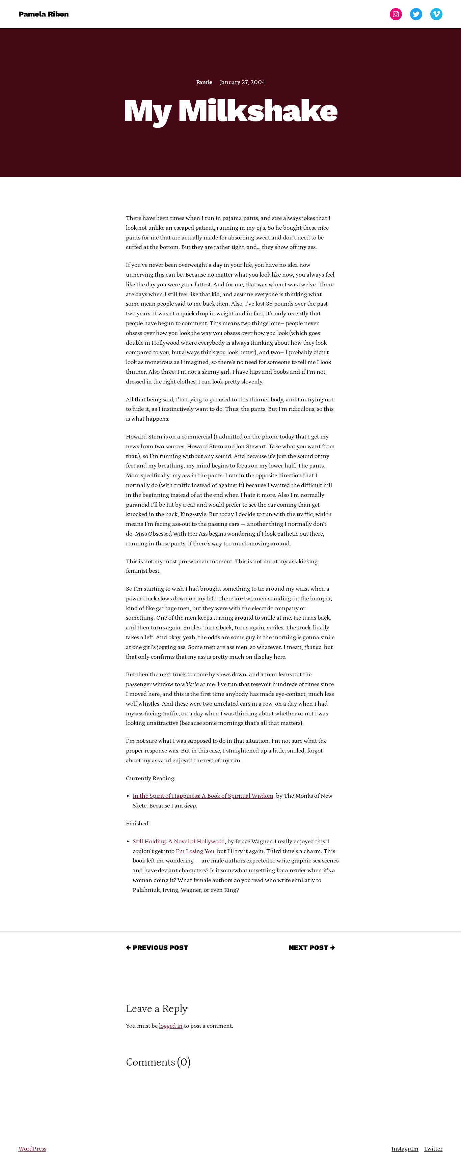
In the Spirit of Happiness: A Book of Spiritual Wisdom (203, 796)
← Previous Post (157, 947)
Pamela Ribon (44, 14)
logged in (171, 1026)
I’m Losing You (195, 851)
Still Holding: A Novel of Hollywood (179, 841)
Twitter (433, 1148)
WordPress (32, 1148)
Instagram (404, 1148)
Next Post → (312, 947)
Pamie (204, 82)
